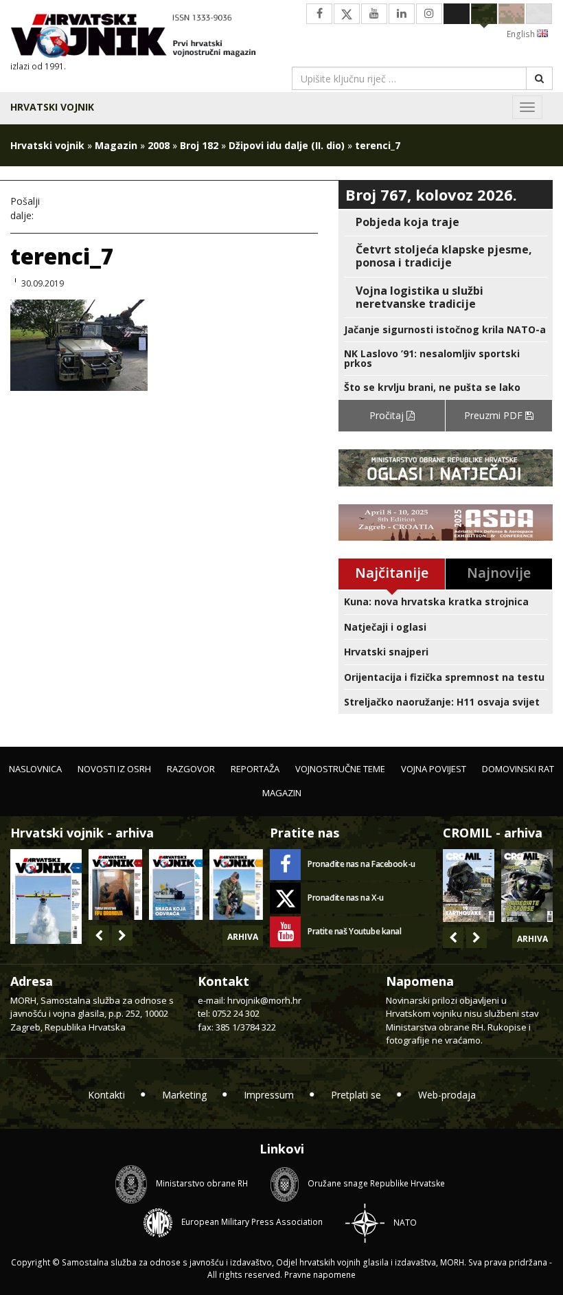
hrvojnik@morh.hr (264, 1000)
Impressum (269, 1094)
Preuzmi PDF (494, 415)
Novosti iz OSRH (114, 769)
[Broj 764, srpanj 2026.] (176, 884)
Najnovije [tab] (499, 572)
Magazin (116, 145)
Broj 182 (199, 145)
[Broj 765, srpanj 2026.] (115, 884)
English (522, 34)
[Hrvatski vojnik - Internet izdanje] (140, 37)
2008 (159, 145)
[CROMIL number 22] (527, 885)
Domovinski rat (518, 769)
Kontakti (106, 1094)
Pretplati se (356, 1094)
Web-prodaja (447, 1094)
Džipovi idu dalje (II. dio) (287, 145)
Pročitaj (387, 415)
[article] (445, 222)
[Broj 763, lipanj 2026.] (236, 884)
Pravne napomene (320, 1275)
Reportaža (255, 769)
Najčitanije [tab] (391, 572)
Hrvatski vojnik (52, 106)
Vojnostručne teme (340, 769)
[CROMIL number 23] (468, 885)
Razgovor (191, 769)
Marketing (184, 1094)
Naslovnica (35, 769)
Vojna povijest (433, 769)
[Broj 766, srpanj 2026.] (46, 895)
